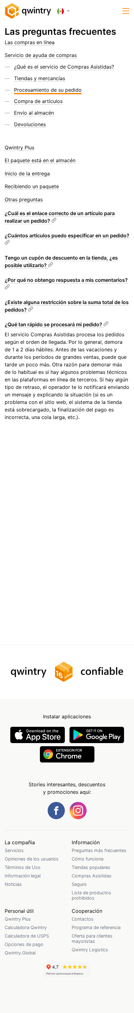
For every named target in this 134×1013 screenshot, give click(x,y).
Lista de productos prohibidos (91, 895)
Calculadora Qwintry (26, 927)
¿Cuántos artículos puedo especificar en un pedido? (67, 235)
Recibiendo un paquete (32, 186)
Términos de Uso (23, 867)
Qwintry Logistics (90, 949)
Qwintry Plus (19, 147)
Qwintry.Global (20, 952)
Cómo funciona (87, 858)
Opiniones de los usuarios (32, 858)
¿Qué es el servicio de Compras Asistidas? (64, 67)
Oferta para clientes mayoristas (92, 938)
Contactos (82, 919)
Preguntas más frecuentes (99, 850)
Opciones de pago (24, 944)
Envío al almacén (34, 113)
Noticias (13, 884)
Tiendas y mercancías (39, 78)
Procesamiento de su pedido (48, 90)
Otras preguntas (24, 199)
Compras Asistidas (92, 875)
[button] (125, 11)
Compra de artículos (38, 101)
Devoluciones (30, 124)
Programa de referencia (96, 927)
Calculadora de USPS (27, 935)
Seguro (79, 884)
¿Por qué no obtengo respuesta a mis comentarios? (66, 280)
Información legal (23, 875)
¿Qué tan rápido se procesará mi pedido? (54, 324)
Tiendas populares (91, 867)
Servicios (14, 850)
